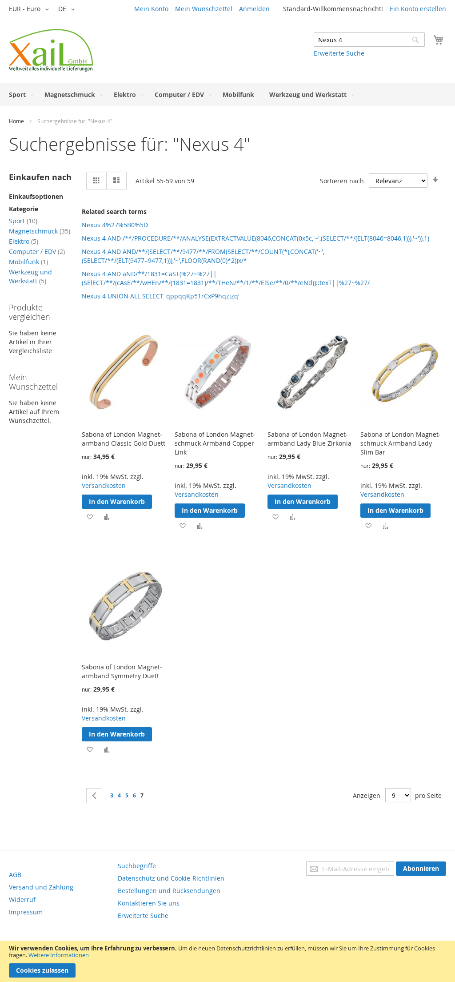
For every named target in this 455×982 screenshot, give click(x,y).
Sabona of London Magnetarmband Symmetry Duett (122, 671)
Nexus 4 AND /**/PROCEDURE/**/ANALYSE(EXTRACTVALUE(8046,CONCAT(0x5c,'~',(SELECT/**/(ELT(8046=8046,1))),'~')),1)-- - (260, 238)
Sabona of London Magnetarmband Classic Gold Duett (123, 438)
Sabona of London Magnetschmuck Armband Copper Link (215, 443)
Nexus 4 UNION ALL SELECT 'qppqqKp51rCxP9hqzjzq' (160, 296)
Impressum (26, 912)
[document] (227, 961)
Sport (23, 221)
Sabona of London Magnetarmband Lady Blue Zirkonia (309, 438)
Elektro (23, 241)
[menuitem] (19, 94)
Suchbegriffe (137, 865)
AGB (15, 874)
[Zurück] (94, 795)
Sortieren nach (342, 181)
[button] (30, 9)
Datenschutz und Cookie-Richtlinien (171, 878)
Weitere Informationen (58, 955)
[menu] (227, 94)
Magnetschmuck (39, 231)
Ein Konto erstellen (418, 8)
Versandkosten (104, 485)
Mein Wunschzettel (203, 8)
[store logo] (51, 50)
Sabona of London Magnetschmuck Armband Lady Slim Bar (400, 443)
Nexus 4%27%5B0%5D (115, 225)
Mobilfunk (28, 262)
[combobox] (369, 39)
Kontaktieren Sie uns (149, 903)
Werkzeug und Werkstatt (30, 276)
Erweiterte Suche (339, 53)
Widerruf (22, 899)
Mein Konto (151, 8)
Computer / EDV (37, 251)
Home (16, 121)
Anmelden (254, 8)
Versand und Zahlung (41, 887)
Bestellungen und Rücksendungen (169, 890)
